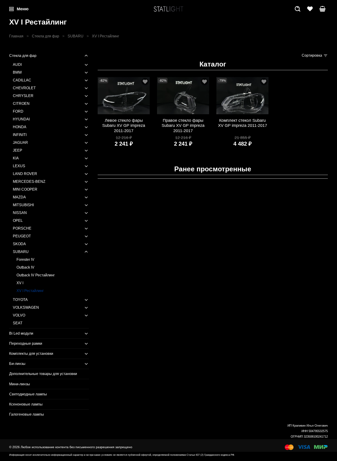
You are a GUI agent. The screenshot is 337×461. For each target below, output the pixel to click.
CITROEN (21, 104)
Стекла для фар (45, 36)
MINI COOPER (25, 189)
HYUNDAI (21, 119)
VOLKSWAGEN (26, 307)
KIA (16, 158)
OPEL (18, 220)
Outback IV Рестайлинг (36, 275)
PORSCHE (22, 228)
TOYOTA (20, 300)
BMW (17, 72)
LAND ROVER (25, 174)
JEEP (17, 150)
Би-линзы (17, 364)
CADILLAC (22, 80)
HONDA (19, 127)
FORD (18, 111)
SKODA (19, 244)
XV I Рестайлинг (30, 291)
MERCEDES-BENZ (29, 181)
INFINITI (20, 135)
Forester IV (25, 259)
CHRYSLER (23, 96)
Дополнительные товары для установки (43, 374)
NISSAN (20, 213)
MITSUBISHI (23, 205)
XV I (20, 283)
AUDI (17, 65)
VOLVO (19, 315)
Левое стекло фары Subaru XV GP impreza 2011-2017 (123, 125)
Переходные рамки (25, 343)
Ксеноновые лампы (26, 404)
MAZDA (19, 197)
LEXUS (19, 166)
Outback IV (25, 267)
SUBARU (75, 36)
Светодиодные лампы (28, 394)
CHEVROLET (24, 88)
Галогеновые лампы (26, 414)
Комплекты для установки (31, 353)
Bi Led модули (21, 333)
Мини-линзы (19, 384)
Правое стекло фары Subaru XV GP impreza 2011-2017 (183, 125)
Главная (16, 36)
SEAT (17, 323)
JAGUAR (20, 142)
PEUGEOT (22, 236)
